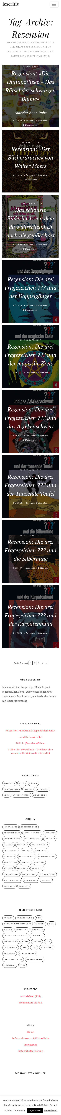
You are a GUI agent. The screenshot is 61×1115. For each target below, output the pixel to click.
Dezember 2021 (29, 827)
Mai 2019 (8, 845)
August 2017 (10, 862)
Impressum (30, 1044)
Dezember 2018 (40, 845)
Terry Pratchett (13, 959)
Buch (51, 924)
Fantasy (37, 941)
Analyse (8, 918)
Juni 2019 (50, 839)
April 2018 (41, 850)
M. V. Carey (47, 947)
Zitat (22, 965)
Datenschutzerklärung (30, 1051)
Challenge (22, 930)
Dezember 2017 (26, 856)
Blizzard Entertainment (17, 924)
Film (48, 941)
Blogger (40, 924)
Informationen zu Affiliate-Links (30, 1038)
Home (30, 1032)
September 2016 (12, 880)
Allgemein (9, 783)
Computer (37, 930)
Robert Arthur (27, 953)
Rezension (9, 953)
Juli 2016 (46, 880)
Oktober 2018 (11, 850)
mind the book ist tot (30, 737)
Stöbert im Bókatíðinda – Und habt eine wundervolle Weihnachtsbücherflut (30, 751)
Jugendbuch (11, 947)
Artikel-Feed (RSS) (30, 996)
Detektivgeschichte (15, 935)
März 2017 (37, 868)
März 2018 (9, 856)
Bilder (22, 783)
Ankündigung (24, 918)
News (7, 795)
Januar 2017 (29, 874)
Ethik (25, 941)
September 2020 (32, 833)
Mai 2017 (8, 868)
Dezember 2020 (12, 833)
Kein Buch (42, 789)
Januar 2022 (10, 827)
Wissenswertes (21, 795)
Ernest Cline (11, 941)
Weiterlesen (50, 1110)
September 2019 (32, 839)
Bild (38, 918)
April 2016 (9, 886)
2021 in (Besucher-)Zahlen (30, 743)
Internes (29, 789)
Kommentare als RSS (30, 1002)
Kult (34, 947)
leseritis (8, 4)
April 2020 (50, 833)
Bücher (18, 120)
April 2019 (22, 845)
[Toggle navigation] (54, 4)
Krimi (25, 947)
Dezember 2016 (47, 874)
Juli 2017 (26, 862)
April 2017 (22, 868)
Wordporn (39, 795)
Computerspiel (12, 789)
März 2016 (24, 886)
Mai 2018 (27, 850)
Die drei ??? (37, 935)
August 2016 (31, 880)
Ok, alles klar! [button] (35, 1110)
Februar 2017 (11, 874)
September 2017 (47, 856)
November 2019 (12, 839)
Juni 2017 (39, 862)
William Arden (34, 959)
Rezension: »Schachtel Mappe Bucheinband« (30, 730)
